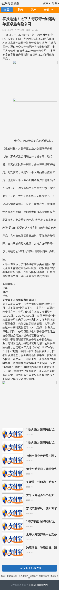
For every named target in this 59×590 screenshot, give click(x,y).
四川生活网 (23, 576)
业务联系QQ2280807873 (38, 585)
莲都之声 (34, 576)
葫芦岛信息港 (10, 3)
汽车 (34, 9)
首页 (6, 9)
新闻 (20, 9)
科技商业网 (44, 576)
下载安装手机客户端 (29, 568)
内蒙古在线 (12, 576)
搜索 (45, 3)
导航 (54, 3)
